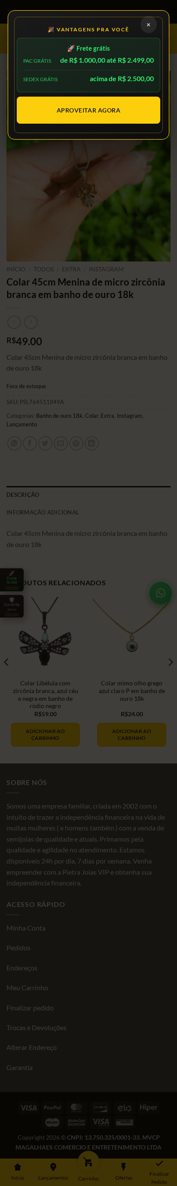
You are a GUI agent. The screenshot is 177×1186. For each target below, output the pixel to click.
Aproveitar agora (89, 110)
